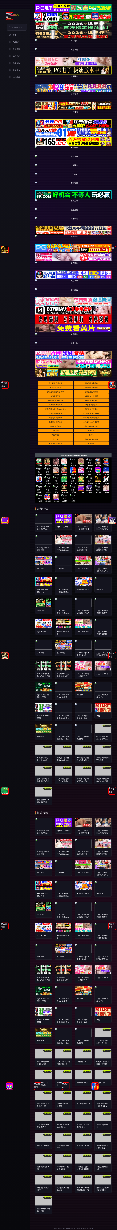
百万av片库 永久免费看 (91, 413)
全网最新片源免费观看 (91, 418)
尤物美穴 (16, 70)
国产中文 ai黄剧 (55, 387)
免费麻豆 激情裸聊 (55, 422)
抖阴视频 (16, 77)
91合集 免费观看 (91, 404)
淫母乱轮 (55, 439)
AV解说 (16, 42)
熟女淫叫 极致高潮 (91, 426)
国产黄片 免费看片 (91, 409)
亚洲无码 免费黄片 (55, 418)
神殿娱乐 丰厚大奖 (91, 400)
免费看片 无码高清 (55, 404)
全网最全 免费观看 (91, 396)
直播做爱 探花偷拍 (91, 387)
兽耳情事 (16, 49)
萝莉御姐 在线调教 (55, 443)
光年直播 (91, 430)
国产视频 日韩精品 (55, 383)
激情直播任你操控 (91, 392)
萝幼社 (91, 435)
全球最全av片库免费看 (91, 422)
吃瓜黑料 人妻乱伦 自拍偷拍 (55, 409)
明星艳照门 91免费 (55, 413)
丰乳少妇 (16, 56)
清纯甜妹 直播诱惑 (91, 439)
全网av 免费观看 (55, 426)
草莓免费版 (56, 435)
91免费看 (91, 443)
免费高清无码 (55, 396)
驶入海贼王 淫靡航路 (55, 400)
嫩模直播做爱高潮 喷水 (55, 392)
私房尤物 (16, 63)
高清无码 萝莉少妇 (91, 383)
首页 (14, 35)
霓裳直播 (55, 430)
